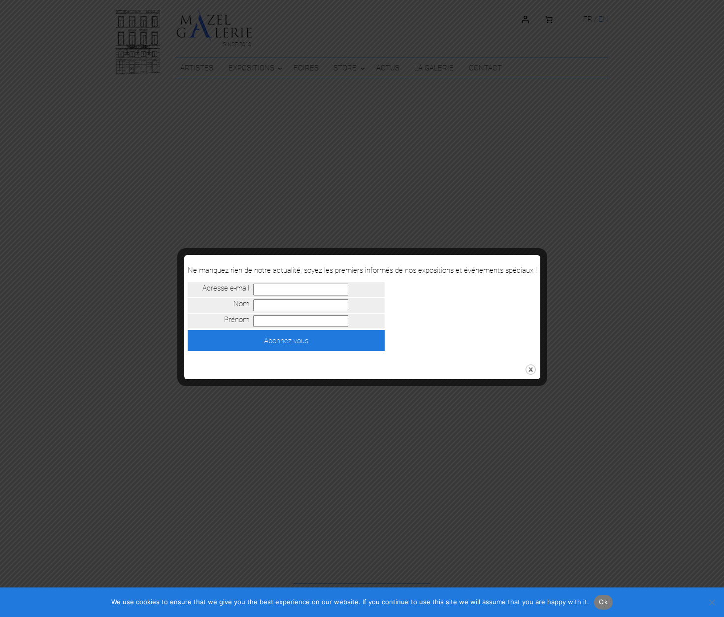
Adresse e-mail (225, 288)
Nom (241, 304)
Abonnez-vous (286, 340)
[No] (712, 602)
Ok (603, 602)
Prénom (236, 320)
